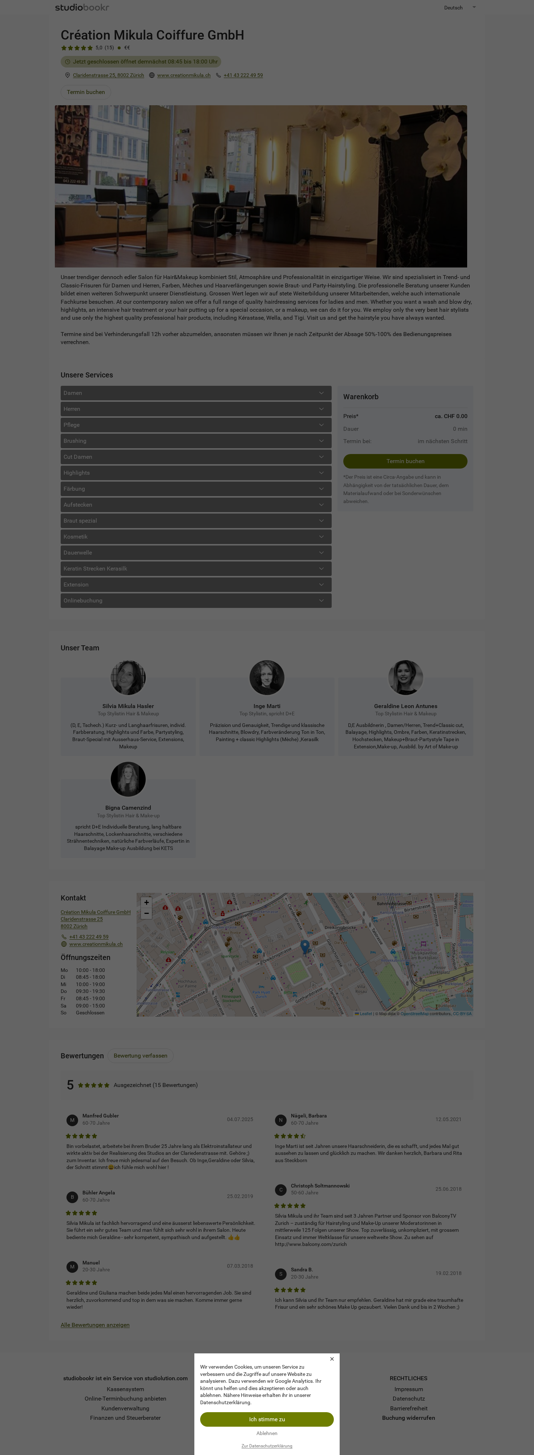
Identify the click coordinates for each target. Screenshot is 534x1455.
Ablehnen (267, 1433)
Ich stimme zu (267, 1419)
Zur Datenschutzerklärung (267, 1445)
